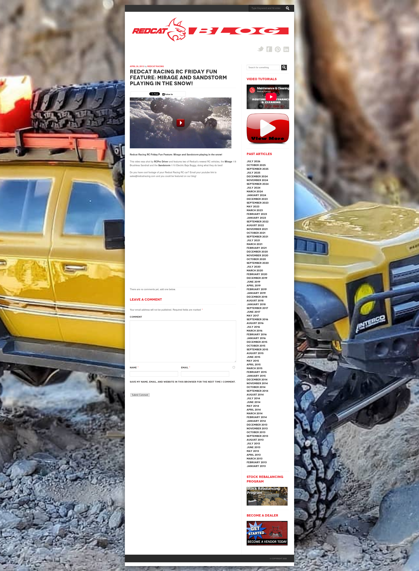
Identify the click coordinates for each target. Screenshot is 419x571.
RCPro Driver (161, 161)
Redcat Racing (155, 66)
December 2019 (257, 278)
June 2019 (253, 281)
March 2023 (255, 210)
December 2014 (257, 379)
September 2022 (257, 221)
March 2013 (254, 458)
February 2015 (257, 372)
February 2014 (257, 417)
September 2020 (258, 262)
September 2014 (257, 390)
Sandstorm (193, 154)
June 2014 (253, 402)
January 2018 (256, 304)
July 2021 (253, 240)
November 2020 (257, 255)
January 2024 (256, 195)
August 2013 (255, 439)
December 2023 (257, 199)
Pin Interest (278, 49)
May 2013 (253, 451)
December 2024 (257, 176)
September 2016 (257, 319)
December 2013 (257, 424)
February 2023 (257, 214)
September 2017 (257, 308)
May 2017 (253, 315)
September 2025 (257, 168)
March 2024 (255, 191)
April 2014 (254, 409)
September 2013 (257, 436)
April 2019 (254, 285)
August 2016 (255, 323)
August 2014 (255, 394)
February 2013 (257, 462)
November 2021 (257, 229)
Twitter (260, 48)
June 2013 (253, 447)
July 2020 (254, 266)
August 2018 (255, 300)
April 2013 (254, 454)
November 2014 (257, 383)
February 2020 (257, 274)
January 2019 (256, 293)
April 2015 (254, 364)
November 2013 (257, 428)
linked (286, 49)
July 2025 (253, 172)
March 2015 (254, 368)
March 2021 (254, 244)
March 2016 (254, 330)
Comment (136, 316)
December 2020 (257, 251)
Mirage (177, 154)
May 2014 (253, 405)
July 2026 (253, 161)
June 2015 (253, 357)
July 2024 (253, 187)
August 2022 (255, 225)
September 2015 (257, 349)
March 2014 (255, 413)
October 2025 (256, 165)
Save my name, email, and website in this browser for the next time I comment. (183, 381)
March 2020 (255, 270)
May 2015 (253, 360)
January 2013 (256, 466)
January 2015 (256, 375)
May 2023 (253, 206)
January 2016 (256, 338)
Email (184, 367)
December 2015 (257, 341)
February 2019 (257, 289)
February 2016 (257, 334)
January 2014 (256, 420)
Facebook (269, 49)
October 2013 (256, 432)
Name (133, 367)
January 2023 (256, 217)
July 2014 (253, 398)
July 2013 (253, 443)
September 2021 (257, 236)
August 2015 (255, 353)
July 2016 (253, 326)
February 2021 (257, 247)
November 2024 (257, 180)
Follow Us (169, 94)
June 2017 (253, 311)
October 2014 (256, 387)
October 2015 (256, 345)
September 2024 (258, 183)
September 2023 (257, 202)
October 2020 (256, 259)
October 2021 (256, 232)
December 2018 (257, 296)
